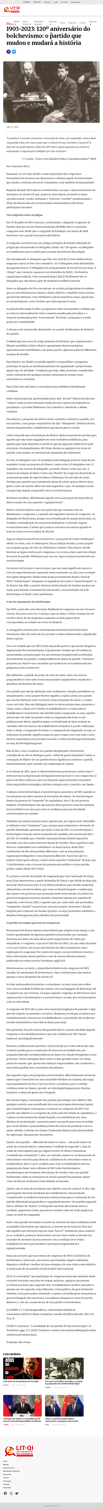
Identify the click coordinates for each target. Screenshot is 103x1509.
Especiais (93, 22)
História (6, 1385)
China (47, 1424)
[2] (8, 1309)
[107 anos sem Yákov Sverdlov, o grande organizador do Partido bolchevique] (64, 1368)
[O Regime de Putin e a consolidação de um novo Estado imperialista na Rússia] (22, 1406)
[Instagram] (11, 1493)
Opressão (53, 22)
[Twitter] (17, 1493)
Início (8, 23)
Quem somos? (26, 23)
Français (47, 2)
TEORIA (47, 1387)
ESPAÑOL (26, 2)
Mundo (16, 22)
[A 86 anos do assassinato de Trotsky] (22, 1368)
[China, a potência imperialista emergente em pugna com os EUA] (64, 1406)
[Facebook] (5, 1493)
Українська (75, 2)
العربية (56, 2)
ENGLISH (37, 2)
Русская (64, 2)
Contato (82, 23)
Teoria (62, 23)
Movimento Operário (39, 23)
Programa (72, 23)
